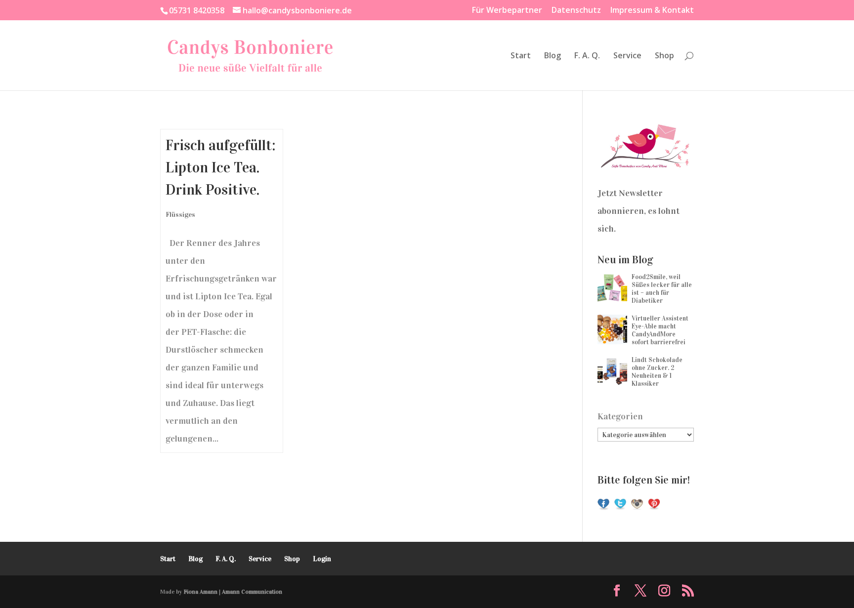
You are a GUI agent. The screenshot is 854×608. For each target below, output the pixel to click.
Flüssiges (180, 214)
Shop (664, 56)
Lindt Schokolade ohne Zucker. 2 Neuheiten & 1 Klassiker (657, 372)
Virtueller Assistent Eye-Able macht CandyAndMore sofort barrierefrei (660, 330)
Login (322, 559)
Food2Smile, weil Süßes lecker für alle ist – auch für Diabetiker (662, 289)
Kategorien (620, 416)
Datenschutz (576, 10)
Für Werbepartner (507, 10)
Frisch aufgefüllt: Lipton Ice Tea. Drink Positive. (220, 167)
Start (521, 56)
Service (627, 56)
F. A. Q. (587, 56)
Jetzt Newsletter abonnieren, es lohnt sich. (639, 211)
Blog (552, 56)
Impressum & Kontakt (652, 10)
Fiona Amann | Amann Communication (233, 591)
